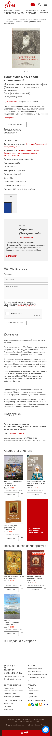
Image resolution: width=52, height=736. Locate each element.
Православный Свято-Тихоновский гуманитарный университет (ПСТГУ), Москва (22, 153)
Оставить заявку (15, 124)
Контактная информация (37, 674)
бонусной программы (26, 306)
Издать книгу (9, 688)
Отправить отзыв (15, 323)
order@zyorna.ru (17, 434)
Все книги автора (26, 237)
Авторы (30, 688)
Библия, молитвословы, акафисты (33, 19)
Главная (7, 19)
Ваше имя (8, 274)
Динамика (20, 725)
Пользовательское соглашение (26, 721)
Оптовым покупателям (36, 677)
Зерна (9, 4)
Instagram (7, 706)
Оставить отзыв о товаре (13, 691)
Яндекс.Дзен (9, 703)
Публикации (32, 697)
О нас (30, 680)
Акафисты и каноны (14, 22)
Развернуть (9, 118)
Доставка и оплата (35, 671)
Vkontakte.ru (8, 709)
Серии (30, 694)
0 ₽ (33, 5)
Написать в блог (10, 694)
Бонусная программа (12, 697)
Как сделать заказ (35, 669)
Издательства (33, 691)
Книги (15, 19)
